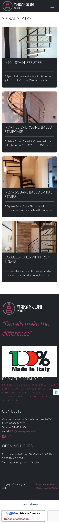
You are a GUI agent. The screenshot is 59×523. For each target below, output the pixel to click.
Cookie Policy (50, 487)
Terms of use (41, 484)
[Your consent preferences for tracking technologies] (56, 392)
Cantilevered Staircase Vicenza (19, 396)
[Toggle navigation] (52, 6)
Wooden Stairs (40, 384)
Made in (24, 504)
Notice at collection (16, 519)
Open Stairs (23, 384)
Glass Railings (46, 396)
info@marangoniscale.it (23, 431)
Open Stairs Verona (30, 392)
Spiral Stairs (8, 384)
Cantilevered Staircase (33, 388)
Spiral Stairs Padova (13, 400)
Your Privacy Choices (26, 513)
